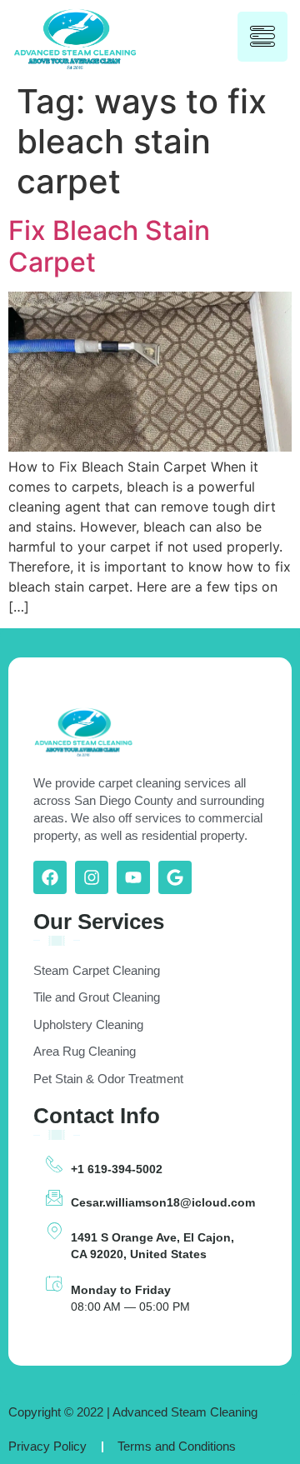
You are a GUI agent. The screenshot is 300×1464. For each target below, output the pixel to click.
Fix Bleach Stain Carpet (109, 246)
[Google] (175, 877)
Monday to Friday (121, 1290)
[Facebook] (50, 877)
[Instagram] (91, 877)
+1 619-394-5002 (116, 1169)
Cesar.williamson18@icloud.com (163, 1202)
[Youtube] (133, 877)
